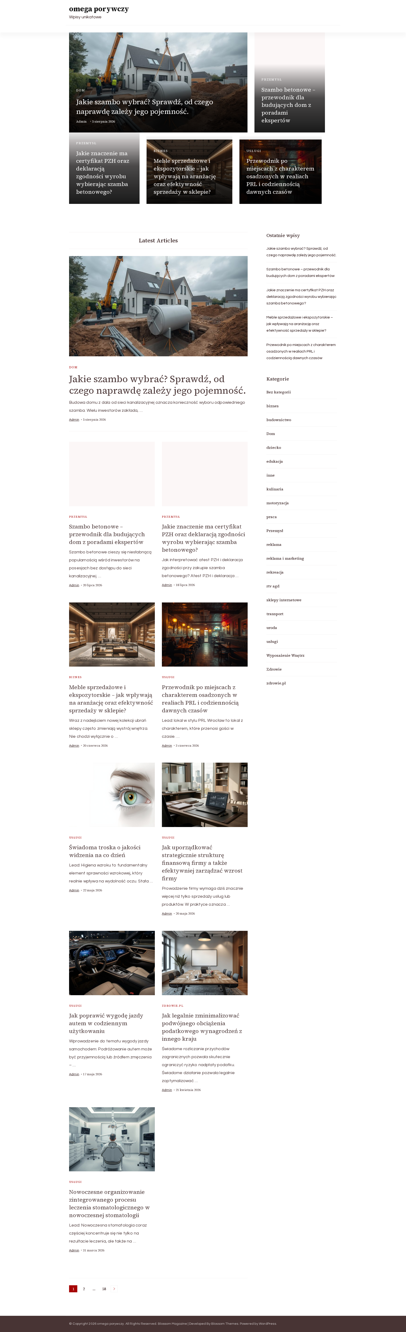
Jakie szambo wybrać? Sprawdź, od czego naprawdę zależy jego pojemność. (144, 106)
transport (274, 613)
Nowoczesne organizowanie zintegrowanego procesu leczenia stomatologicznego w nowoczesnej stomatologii (109, 1203)
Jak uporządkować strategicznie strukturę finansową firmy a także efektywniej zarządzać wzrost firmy (202, 862)
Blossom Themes (224, 1323)
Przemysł (272, 80)
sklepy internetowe (283, 599)
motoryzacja (277, 502)
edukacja (274, 461)
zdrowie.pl (172, 1006)
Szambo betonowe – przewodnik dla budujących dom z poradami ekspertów (288, 105)
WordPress (267, 1323)
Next (114, 1288)
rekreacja (275, 572)
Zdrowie (274, 669)
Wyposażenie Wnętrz (285, 655)
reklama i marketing (285, 558)
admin (81, 121)
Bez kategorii (278, 392)
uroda (271, 627)
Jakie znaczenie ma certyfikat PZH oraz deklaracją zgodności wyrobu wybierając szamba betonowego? (102, 172)
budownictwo (278, 419)
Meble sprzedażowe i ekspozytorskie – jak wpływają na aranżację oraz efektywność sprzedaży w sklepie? (185, 176)
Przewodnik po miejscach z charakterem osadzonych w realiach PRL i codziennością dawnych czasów (280, 176)
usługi (253, 151)
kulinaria (274, 489)
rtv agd (272, 586)
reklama (273, 544)
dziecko (273, 447)
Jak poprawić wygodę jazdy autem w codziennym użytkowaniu (106, 1023)
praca (271, 516)
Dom (80, 90)
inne (270, 475)
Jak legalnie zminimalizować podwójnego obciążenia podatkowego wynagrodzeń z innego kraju (202, 1027)
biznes (161, 151)
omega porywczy (99, 8)
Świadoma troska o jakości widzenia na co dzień (105, 851)
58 (105, 1289)
